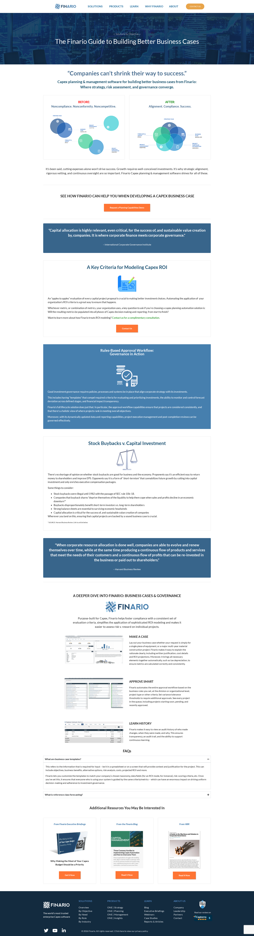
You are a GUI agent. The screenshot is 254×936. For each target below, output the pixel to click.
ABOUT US (180, 901)
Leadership (179, 911)
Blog (146, 907)
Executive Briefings (154, 911)
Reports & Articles (153, 921)
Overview (84, 907)
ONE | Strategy (115, 907)
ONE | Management (117, 914)
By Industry (85, 921)
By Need (83, 914)
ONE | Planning (115, 911)
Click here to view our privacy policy (131, 931)
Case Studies (151, 918)
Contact (178, 918)
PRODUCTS (113, 901)
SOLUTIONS (85, 901)
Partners (178, 914)
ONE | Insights (115, 918)
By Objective (85, 911)
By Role (83, 918)
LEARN (148, 901)
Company (179, 907)
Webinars (149, 914)
